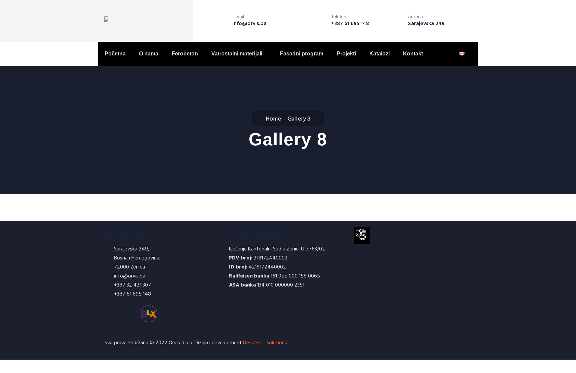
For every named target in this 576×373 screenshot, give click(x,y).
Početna (115, 53)
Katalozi (379, 53)
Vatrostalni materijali (236, 53)
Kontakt (413, 53)
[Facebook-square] (113, 314)
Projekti (346, 53)
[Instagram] (131, 314)
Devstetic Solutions (265, 343)
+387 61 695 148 (350, 23)
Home (273, 119)
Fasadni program (301, 53)
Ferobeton (185, 53)
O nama (148, 53)
